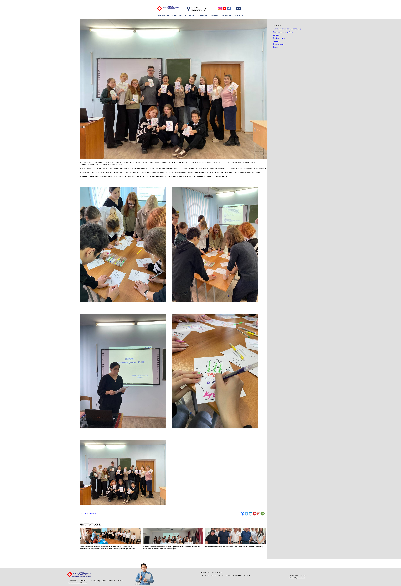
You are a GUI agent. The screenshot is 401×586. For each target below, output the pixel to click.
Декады (276, 35)
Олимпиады (278, 44)
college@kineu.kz (297, 578)
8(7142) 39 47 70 (204, 10)
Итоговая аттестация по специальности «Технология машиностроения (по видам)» (234, 546)
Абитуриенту (226, 15)
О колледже (163, 15)
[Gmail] (259, 513)
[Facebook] (242, 513)
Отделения (202, 15)
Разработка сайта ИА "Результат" (78, 582)
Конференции (279, 38)
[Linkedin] (250, 513)
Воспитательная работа (283, 32)
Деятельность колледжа (183, 15)
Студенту (214, 15)
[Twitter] (246, 513)
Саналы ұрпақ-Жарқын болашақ (287, 29)
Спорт (275, 47)
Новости (276, 41)
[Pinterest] (254, 513)
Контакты (239, 15)
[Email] (263, 513)
